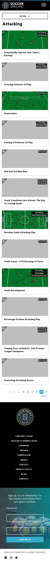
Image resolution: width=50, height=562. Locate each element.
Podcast (24, 465)
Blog (24, 474)
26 (28, 392)
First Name (12, 513)
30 (46, 392)
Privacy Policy (24, 469)
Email (9, 525)
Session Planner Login (24, 441)
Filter (23, 16)
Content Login (24, 436)
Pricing (24, 450)
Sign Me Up (25, 540)
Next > (44, 396)
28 (37, 392)
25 (23, 392)
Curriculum (24, 455)
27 (32, 392)
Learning (24, 446)
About (24, 460)
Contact (24, 479)
